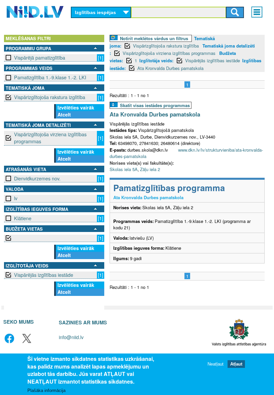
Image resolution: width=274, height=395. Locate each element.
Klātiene (22, 218)
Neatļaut (216, 364)
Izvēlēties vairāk (75, 107)
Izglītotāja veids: (156, 60)
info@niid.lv (71, 336)
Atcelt (64, 114)
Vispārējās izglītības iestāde (43, 274)
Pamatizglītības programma (169, 187)
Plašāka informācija (46, 390)
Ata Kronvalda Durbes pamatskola (170, 68)
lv (15, 198)
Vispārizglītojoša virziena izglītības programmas (50, 138)
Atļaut (236, 364)
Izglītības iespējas (95, 12)
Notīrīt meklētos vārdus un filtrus (154, 38)
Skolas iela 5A (124, 169)
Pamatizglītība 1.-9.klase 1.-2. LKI (50, 77)
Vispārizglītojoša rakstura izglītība (49, 97)
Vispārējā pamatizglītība (39, 57)
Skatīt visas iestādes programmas (155, 105)
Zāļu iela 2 (150, 169)
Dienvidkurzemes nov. (37, 178)
